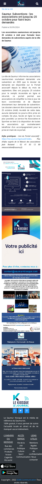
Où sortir (8, 460)
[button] (15, 410)
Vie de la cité (7, 9)
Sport (21, 454)
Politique (21, 448)
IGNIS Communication (26, 479)
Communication (23, 457)
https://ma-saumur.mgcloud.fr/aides (16, 139)
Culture (21, 451)
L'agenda (8, 457)
